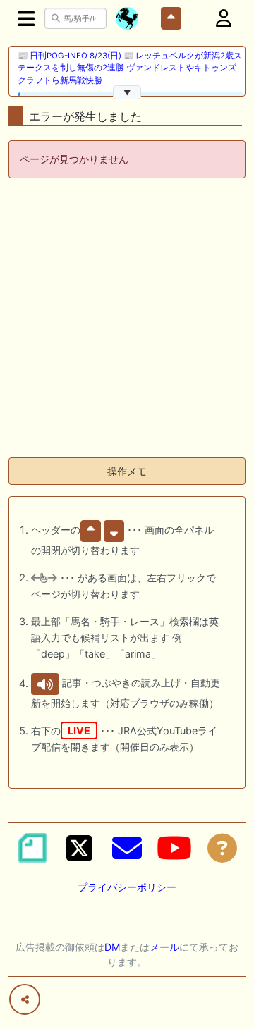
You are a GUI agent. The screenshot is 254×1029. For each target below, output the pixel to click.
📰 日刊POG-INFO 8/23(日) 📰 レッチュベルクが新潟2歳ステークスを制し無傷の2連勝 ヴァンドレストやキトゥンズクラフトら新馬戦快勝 (130, 68)
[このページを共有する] (24, 999)
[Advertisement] (127, 319)
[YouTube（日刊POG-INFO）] (174, 848)
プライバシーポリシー (127, 887)
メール (164, 947)
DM (112, 947)
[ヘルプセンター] (222, 848)
